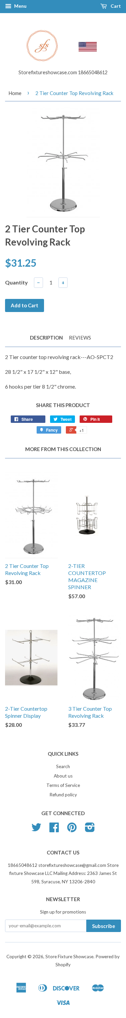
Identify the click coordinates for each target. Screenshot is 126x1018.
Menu (20, 6)
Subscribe (103, 926)
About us (63, 776)
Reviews (80, 338)
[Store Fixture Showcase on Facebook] (54, 829)
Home (15, 93)
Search (63, 766)
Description (46, 338)
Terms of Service (63, 785)
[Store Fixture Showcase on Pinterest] (72, 829)
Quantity (16, 282)
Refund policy (63, 794)
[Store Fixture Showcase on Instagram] (90, 829)
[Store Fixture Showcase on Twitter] (36, 829)
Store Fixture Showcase (69, 956)
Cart (115, 6)
